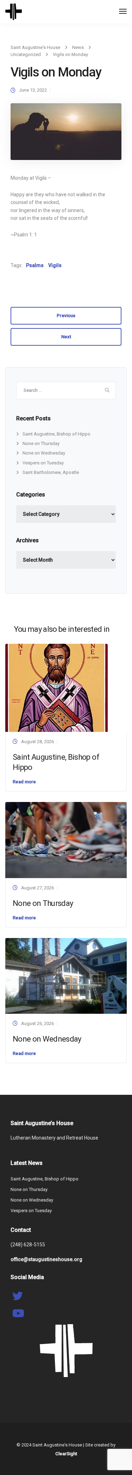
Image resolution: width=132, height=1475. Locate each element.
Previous (66, 315)
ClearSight (66, 1453)
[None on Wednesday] (66, 975)
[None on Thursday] (66, 840)
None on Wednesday (44, 453)
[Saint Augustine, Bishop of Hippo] (56, 687)
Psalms (35, 265)
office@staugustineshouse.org (46, 1259)
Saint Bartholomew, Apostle (51, 472)
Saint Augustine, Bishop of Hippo (56, 434)
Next (66, 336)
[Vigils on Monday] (66, 134)
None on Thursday (41, 443)
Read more (24, 781)
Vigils (55, 265)
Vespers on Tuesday (43, 462)
